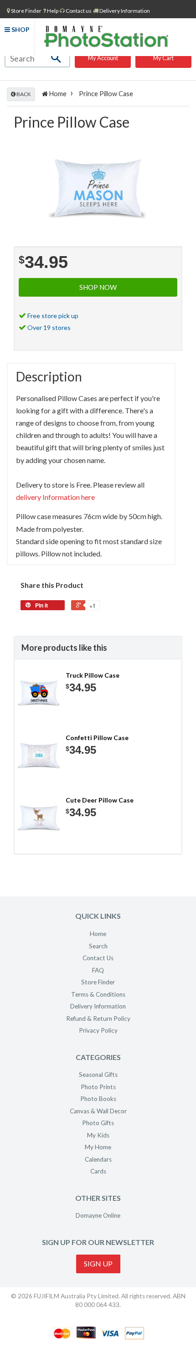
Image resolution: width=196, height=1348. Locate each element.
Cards (98, 1171)
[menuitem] (24, 10)
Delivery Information (124, 10)
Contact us (78, 10)
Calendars (98, 1159)
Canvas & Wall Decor (98, 1111)
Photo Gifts (98, 1123)
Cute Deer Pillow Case (100, 800)
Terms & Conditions (98, 994)
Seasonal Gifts (98, 1074)
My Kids (98, 1135)
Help (52, 10)
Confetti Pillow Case (97, 737)
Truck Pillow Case (92, 675)
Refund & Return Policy (98, 1018)
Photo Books (98, 1098)
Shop (20, 29)
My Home (98, 1147)
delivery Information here (55, 497)
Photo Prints (98, 1087)
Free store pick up (52, 315)
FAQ (98, 970)
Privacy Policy (98, 1030)
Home (57, 94)
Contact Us (98, 958)
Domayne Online (98, 1215)
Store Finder (98, 982)
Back (23, 94)
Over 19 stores (49, 327)
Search (98, 946)
